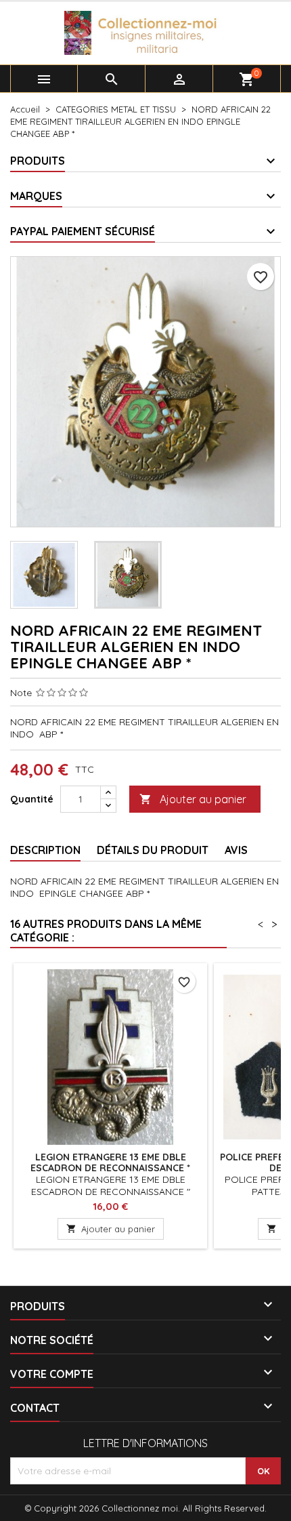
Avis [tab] (236, 850)
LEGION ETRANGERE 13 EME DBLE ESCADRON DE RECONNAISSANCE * (110, 1162)
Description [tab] (45, 850)
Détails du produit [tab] (152, 850)
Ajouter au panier (192, 799)
